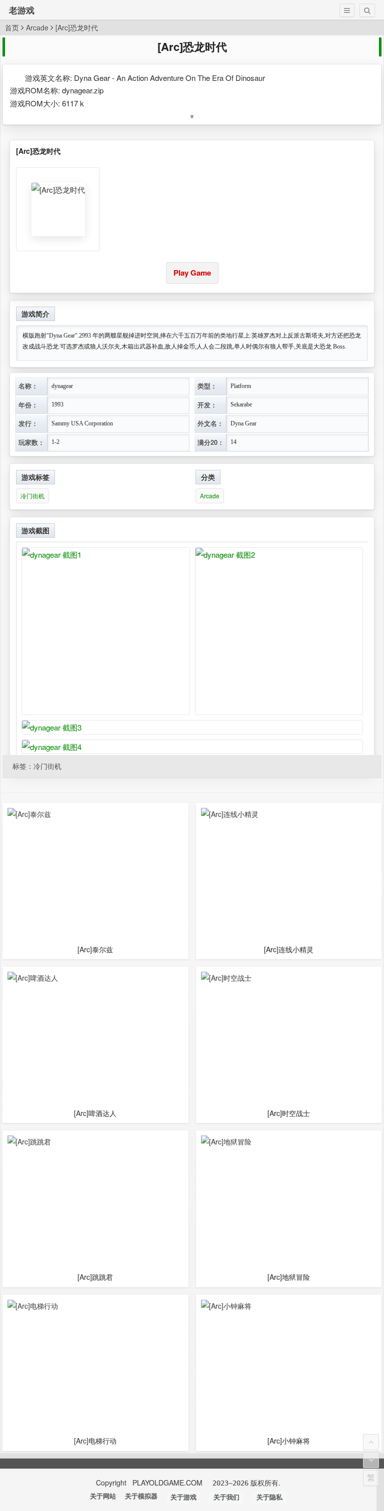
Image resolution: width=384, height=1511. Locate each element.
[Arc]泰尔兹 (95, 949)
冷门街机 (32, 495)
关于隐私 (269, 1497)
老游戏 (21, 10)
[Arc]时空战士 (289, 1113)
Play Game (192, 272)
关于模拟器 (141, 1496)
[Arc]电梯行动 (95, 1441)
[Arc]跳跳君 (95, 1277)
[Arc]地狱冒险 (289, 1277)
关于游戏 (183, 1497)
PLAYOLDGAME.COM (168, 1483)
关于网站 (103, 1496)
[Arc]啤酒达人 (95, 1113)
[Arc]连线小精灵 (289, 949)
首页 (12, 27)
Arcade (37, 27)
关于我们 (227, 1497)
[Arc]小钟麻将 (289, 1441)
